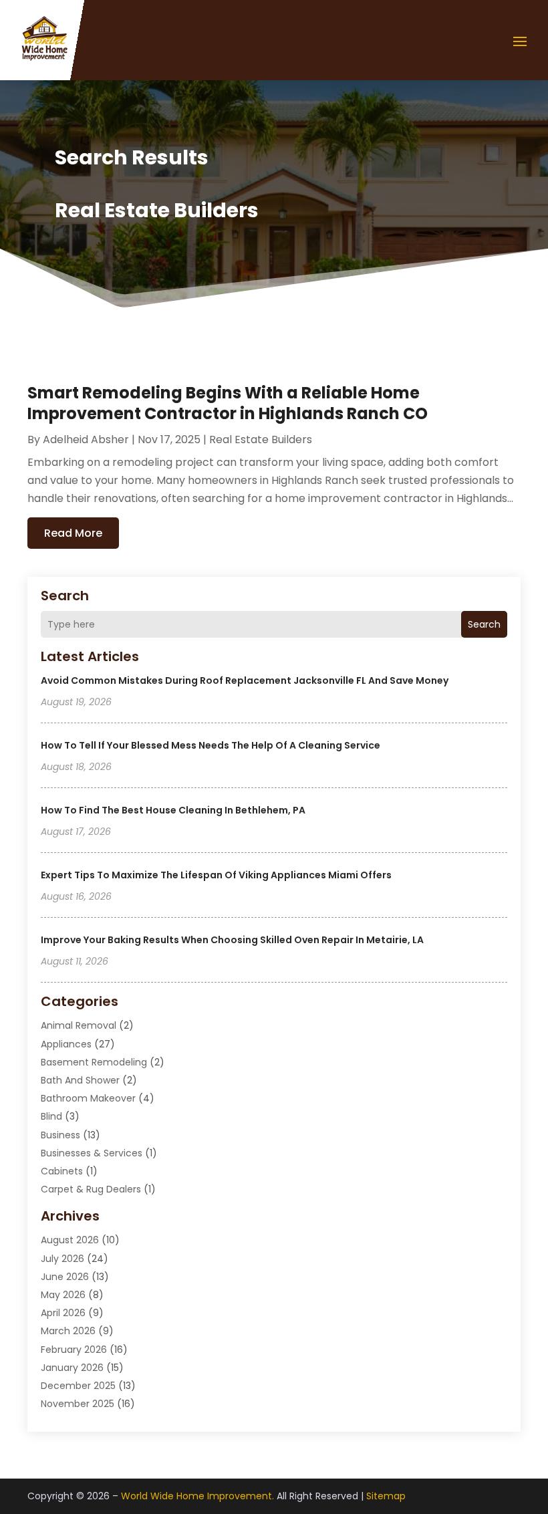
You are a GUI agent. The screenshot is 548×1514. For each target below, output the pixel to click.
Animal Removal (78, 1025)
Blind (51, 1116)
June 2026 (65, 1276)
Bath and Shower (80, 1080)
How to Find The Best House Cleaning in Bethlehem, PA (173, 810)
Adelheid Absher (86, 439)
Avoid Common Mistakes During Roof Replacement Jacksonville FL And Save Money (244, 680)
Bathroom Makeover (88, 1098)
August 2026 (70, 1240)
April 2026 (63, 1312)
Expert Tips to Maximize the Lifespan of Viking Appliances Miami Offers (216, 875)
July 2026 (62, 1258)
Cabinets (62, 1171)
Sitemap (386, 1496)
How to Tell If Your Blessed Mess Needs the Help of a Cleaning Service (210, 745)
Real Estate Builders (260, 439)
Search (484, 624)
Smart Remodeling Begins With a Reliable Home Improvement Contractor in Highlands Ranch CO (227, 403)
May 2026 (63, 1294)
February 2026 (74, 1349)
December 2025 (78, 1385)
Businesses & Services (91, 1153)
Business (60, 1135)
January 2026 (72, 1367)
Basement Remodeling (94, 1062)
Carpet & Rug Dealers (91, 1189)
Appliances (66, 1044)
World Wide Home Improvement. (197, 1496)
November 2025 (77, 1403)
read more (73, 533)
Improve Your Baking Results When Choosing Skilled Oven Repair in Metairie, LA (232, 940)
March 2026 (68, 1331)
